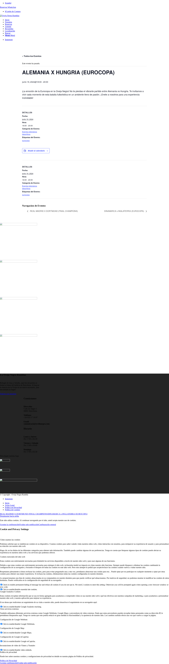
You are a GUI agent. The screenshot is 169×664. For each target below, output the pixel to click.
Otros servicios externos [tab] (9, 609)
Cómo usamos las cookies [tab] (10, 540)
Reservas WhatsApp (8, 7)
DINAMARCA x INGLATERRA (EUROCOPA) (124, 211)
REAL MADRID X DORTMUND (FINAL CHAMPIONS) (53, 211)
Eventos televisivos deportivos (29, 133)
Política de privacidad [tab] (8, 652)
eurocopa (26, 140)
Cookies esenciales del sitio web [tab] (12, 557)
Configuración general (47, 524)
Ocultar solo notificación (28, 524)
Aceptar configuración (8, 663)
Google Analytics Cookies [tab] (10, 592)
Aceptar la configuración (9, 524)
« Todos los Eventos (31, 56)
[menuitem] (87, 3)
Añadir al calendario (36, 150)
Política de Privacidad (8, 661)
